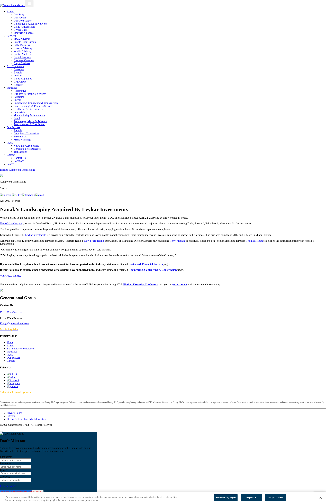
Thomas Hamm (254, 240)
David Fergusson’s (94, 240)
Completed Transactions (26, 133)
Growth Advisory (23, 48)
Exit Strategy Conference (20, 348)
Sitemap (11, 416)
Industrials (19, 112)
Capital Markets (22, 54)
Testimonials (20, 136)
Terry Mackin (177, 240)
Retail (17, 118)
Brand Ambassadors (24, 26)
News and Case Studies (26, 145)
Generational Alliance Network (30, 23)
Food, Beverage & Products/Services (33, 106)
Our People (20, 17)
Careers (11, 360)
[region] (163, 498)
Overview (19, 69)
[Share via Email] (39, 195)
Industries (12, 87)
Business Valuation (24, 60)
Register (18, 84)
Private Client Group (25, 42)
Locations (19, 160)
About (10, 11)
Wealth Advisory (23, 51)
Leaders (18, 75)
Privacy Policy (14, 412)
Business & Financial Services (30, 93)
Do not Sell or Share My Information (26, 419)
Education (19, 96)
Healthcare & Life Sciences (28, 109)
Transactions (20, 151)
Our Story (19, 14)
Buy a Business (22, 63)
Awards (18, 130)
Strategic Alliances (23, 32)
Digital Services (22, 57)
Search (10, 164)
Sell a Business (22, 45)
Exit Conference (15, 66)
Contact (11, 154)
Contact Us (20, 157)
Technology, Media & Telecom (30, 121)
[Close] (1, 431)
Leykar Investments (35, 235)
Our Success (13, 127)
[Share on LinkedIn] (6, 195)
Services (11, 35)
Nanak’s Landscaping (11, 223)
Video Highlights (23, 78)
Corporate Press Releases (27, 148)
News (10, 142)
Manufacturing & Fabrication (29, 115)
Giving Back (20, 29)
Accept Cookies (275, 497)
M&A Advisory (22, 38)
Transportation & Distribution (29, 124)
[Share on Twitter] (17, 195)
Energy (17, 99)
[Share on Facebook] (28, 195)
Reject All (251, 497)
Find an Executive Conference (140, 284)
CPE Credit (20, 81)
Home (10, 342)
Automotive (20, 90)
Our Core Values (23, 20)
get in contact (179, 284)
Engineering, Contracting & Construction (36, 103)
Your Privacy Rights (226, 497)
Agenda (18, 72)
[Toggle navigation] (29, 3)
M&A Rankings (22, 139)
